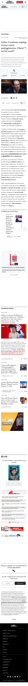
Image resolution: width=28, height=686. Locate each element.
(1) (26, 406)
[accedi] (25, 2)
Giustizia (5, 34)
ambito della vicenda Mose (12, 123)
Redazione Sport (6, 407)
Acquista (14, 274)
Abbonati (19, 2)
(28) (26, 358)
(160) (19, 236)
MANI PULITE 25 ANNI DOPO (13, 267)
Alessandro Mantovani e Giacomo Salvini (8, 391)
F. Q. (2, 54)
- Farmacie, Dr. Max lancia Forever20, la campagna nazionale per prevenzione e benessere (13, 508)
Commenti (5, 98)
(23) (26, 375)
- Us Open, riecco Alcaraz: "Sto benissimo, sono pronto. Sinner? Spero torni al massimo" (13, 497)
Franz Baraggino (9, 236)
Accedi (8, 583)
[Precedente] (3, 229)
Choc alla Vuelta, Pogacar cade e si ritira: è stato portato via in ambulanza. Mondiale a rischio (9, 401)
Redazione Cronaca (7, 358)
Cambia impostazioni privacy (10, 636)
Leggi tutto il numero (14, 484)
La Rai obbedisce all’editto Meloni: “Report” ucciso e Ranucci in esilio (9, 384)
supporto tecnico (8, 614)
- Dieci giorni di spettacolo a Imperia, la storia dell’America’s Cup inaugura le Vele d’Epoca (12, 501)
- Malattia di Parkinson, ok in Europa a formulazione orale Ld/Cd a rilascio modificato (13, 519)
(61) (26, 391)
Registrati (20, 583)
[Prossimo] (25, 229)
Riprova (14, 619)
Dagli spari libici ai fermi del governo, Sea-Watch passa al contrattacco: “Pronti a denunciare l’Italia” (10, 224)
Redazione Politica (6, 376)
